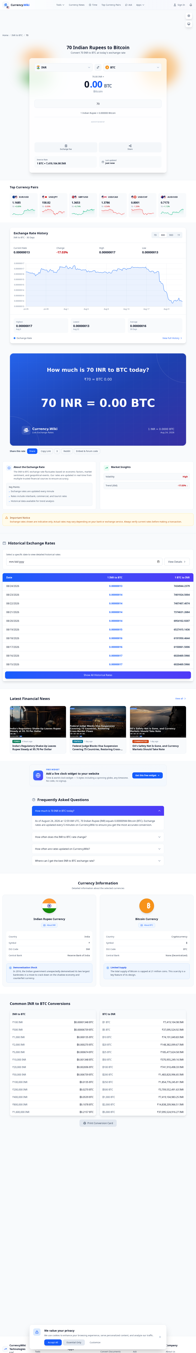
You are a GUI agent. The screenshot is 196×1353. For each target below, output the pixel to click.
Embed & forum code (87, 451)
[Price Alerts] (191, 5)
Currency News (77, 4)
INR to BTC (17, 35)
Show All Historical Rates (98, 675)
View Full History (170, 338)
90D (171, 235)
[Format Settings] (188, 15)
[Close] (160, 1337)
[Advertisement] (98, 20)
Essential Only (74, 1342)
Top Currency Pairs (111, 4)
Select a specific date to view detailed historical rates (33, 554)
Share (32, 451)
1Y (178, 235)
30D (163, 235)
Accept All (53, 1342)
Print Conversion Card (100, 1123)
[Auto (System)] (188, 23)
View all (179, 698)
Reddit (67, 451)
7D (155, 235)
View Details (175, 561)
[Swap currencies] (98, 67)
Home (5, 35)
